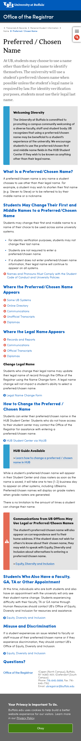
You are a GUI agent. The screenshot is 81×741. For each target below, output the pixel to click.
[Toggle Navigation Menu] (77, 34)
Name (6, 31)
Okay (40, 728)
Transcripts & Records (16, 28)
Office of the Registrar (28, 16)
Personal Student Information (44, 28)
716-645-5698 (55, 680)
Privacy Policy (25, 718)
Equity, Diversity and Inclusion (35, 564)
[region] (40, 717)
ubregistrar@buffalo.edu (60, 686)
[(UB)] (40, 6)
